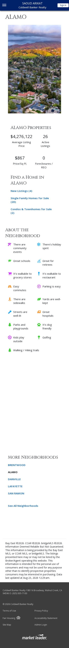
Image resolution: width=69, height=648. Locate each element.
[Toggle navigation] (4, 5)
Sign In (63, 5)
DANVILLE (14, 479)
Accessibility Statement (45, 618)
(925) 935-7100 (19, 593)
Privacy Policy (41, 610)
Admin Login (40, 624)
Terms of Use (9, 610)
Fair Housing (9, 618)
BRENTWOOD (16, 465)
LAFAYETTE (15, 486)
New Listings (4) (21, 191)
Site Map (7, 624)
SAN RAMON (16, 493)
